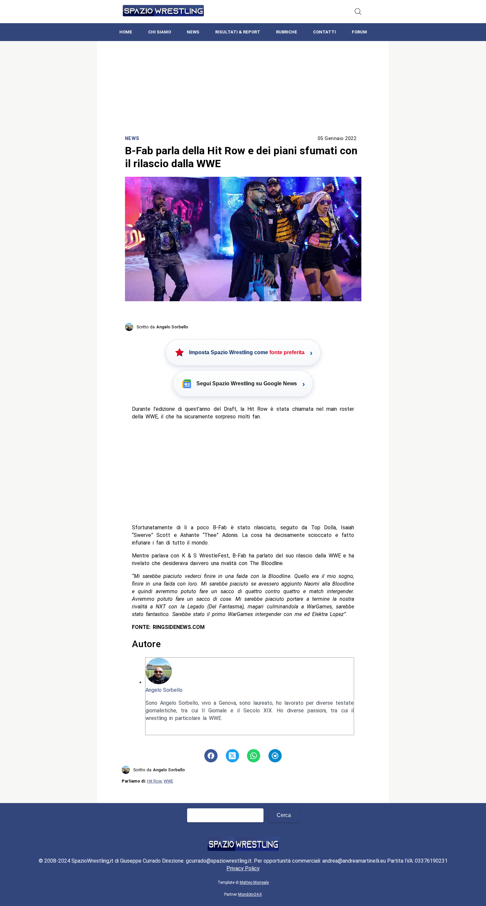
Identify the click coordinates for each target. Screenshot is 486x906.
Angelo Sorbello (163, 690)
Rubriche (286, 31)
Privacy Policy (243, 868)
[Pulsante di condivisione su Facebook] (211, 755)
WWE (168, 781)
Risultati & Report (237, 31)
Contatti (324, 31)
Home (125, 31)
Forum (359, 31)
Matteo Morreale (254, 882)
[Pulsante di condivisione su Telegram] (275, 755)
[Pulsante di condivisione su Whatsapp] (253, 755)
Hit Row (154, 781)
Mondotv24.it (250, 894)
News (193, 31)
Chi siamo (159, 31)
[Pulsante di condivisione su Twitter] (232, 755)
